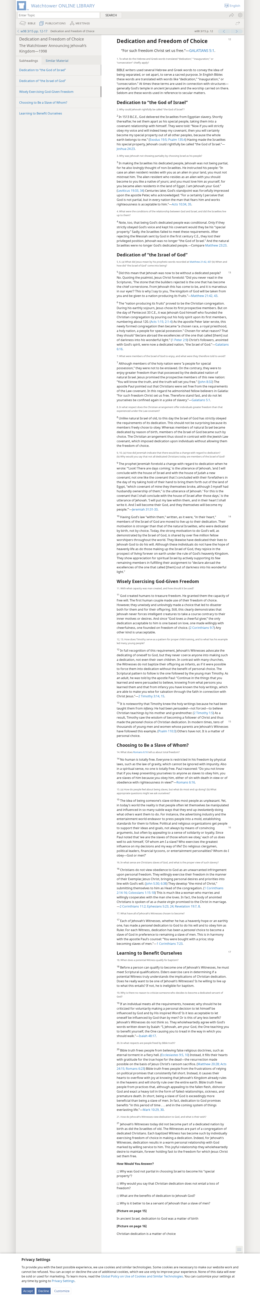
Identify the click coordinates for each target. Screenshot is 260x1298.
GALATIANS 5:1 (201, 50)
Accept (28, 1291)
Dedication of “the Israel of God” (42, 81)
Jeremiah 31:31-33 (145, 509)
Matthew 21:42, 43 (200, 261)
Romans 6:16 (140, 752)
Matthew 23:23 (216, 245)
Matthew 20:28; (209, 1064)
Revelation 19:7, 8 (187, 906)
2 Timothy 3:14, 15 (151, 696)
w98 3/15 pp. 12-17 (34, 31)
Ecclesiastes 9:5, (172, 1055)
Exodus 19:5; (158, 140)
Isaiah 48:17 (147, 1036)
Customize (61, 1291)
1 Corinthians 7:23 (170, 944)
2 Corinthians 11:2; (133, 906)
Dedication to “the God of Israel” (42, 70)
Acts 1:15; (157, 322)
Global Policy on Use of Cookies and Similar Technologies (142, 1276)
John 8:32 (205, 382)
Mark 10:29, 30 (153, 1110)
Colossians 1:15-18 (141, 893)
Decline (43, 1291)
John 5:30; (153, 883)
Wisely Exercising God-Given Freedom (46, 92)
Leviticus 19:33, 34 (130, 190)
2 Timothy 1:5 (203, 713)
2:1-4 (168, 322)
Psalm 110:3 (166, 731)
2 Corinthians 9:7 (202, 628)
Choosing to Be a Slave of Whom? (43, 102)
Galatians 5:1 (201, 400)
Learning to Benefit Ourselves (40, 113)
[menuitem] (240, 15)
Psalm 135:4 (176, 140)
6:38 (163, 883)
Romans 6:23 (134, 1069)
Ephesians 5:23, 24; (160, 906)
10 (186, 1055)
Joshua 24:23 (126, 149)
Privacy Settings (63, 1281)
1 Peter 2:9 (179, 340)
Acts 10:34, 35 (181, 204)
